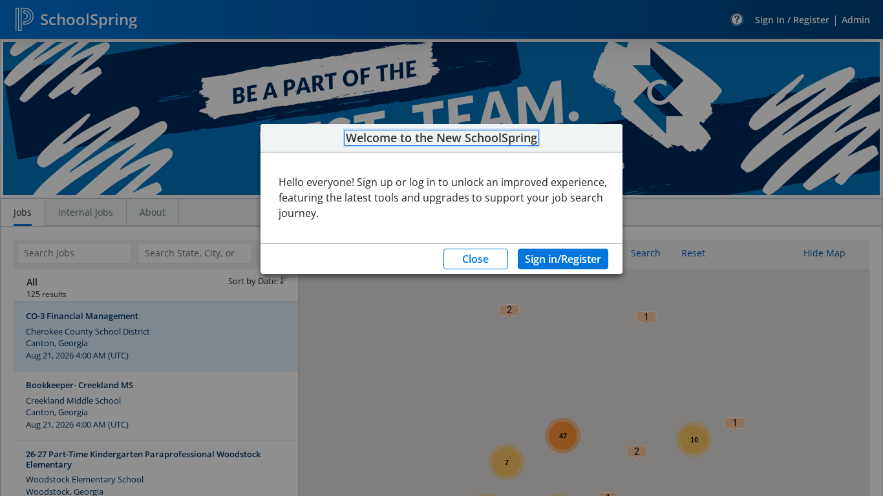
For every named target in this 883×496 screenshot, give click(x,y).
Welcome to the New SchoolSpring (441, 138)
